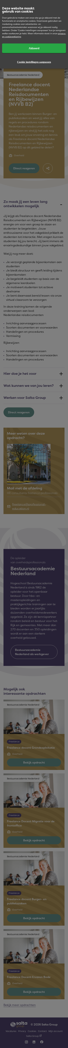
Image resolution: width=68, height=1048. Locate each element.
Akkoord (34, 48)
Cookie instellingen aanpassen (34, 62)
